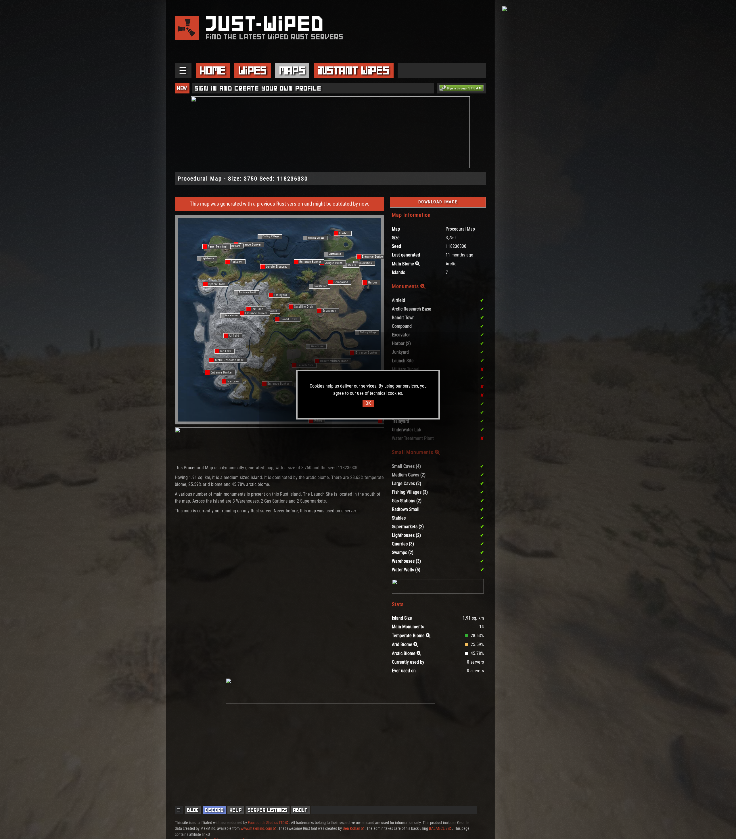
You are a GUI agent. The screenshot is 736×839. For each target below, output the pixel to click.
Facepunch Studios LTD (266, 822)
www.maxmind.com (256, 828)
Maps (292, 70)
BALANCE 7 (438, 828)
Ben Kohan (351, 828)
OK (368, 403)
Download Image (437, 201)
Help (236, 810)
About (300, 810)
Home (213, 70)
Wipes (253, 70)
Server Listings (267, 810)
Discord (214, 810)
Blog (193, 810)
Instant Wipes (353, 70)
